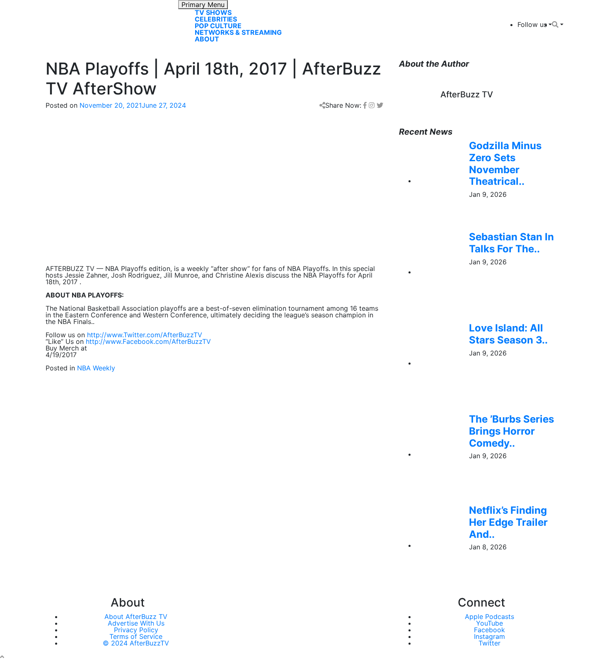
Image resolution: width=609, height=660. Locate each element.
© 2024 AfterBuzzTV (136, 643)
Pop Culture (218, 26)
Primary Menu (203, 4)
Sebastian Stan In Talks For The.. (511, 243)
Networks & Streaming (238, 32)
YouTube (489, 623)
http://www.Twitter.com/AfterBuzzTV (144, 335)
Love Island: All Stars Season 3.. (508, 334)
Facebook (489, 630)
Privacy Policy (136, 630)
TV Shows (213, 12)
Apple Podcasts (489, 616)
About (207, 39)
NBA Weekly (96, 368)
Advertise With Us (136, 623)
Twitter (489, 643)
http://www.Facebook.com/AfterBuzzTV (148, 341)
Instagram (489, 636)
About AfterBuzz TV (135, 616)
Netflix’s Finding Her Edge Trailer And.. (508, 522)
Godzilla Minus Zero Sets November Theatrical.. (505, 163)
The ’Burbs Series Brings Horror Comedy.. (511, 431)
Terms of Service (135, 636)
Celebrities (216, 19)
